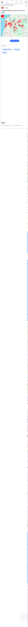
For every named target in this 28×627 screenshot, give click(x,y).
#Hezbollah (17, 49)
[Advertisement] (14, 68)
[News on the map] (3, 2)
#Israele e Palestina (7, 49)
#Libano (4, 52)
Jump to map (15, 40)
